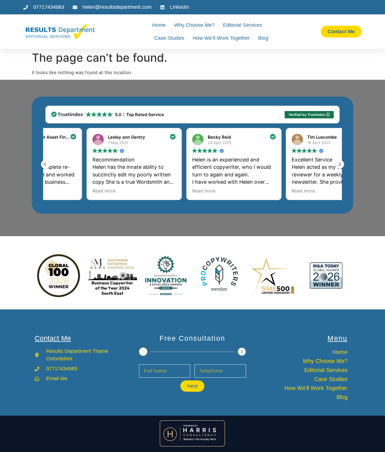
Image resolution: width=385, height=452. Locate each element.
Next (192, 386)
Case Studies (169, 38)
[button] (339, 164)
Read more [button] (62, 191)
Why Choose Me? (194, 25)
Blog (263, 38)
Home (159, 25)
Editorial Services (242, 25)
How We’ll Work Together (221, 38)
